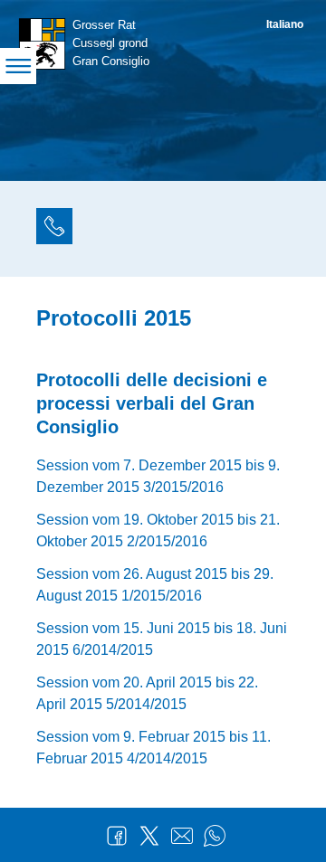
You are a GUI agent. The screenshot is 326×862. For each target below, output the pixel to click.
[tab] (54, 229)
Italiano (284, 24)
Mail (182, 835)
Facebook (116, 835)
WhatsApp (214, 835)
